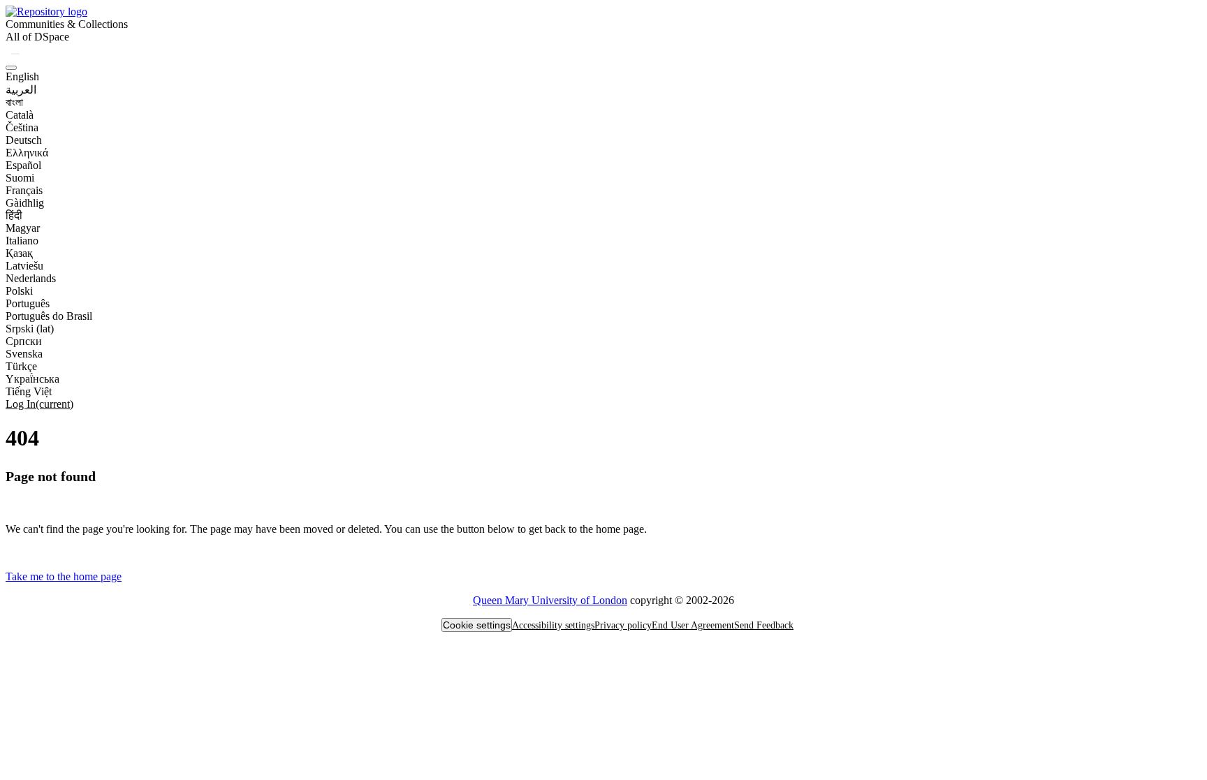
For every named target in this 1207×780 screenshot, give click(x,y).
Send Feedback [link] (763, 625)
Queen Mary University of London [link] (550, 600)
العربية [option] (21, 90)
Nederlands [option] (31, 278)
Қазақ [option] (19, 253)
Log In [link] (39, 404)
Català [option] (20, 115)
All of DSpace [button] (37, 37)
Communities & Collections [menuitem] (67, 24)
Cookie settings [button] (477, 625)
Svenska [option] (24, 354)
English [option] (22, 76)
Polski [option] (19, 291)
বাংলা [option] (14, 102)
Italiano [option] (22, 240)
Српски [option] (24, 341)
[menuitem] (37, 37)
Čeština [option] (22, 127)
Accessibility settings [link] (553, 625)
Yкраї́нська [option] (32, 379)
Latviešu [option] (24, 266)
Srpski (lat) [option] (30, 328)
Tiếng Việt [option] (29, 391)
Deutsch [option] (24, 140)
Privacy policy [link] (623, 625)
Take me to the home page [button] (64, 576)
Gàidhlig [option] (25, 203)
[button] (46, 11)
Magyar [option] (23, 228)
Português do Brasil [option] (49, 316)
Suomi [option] (20, 178)
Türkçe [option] (21, 366)
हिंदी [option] (14, 215)
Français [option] (24, 190)
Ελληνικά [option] (27, 153)
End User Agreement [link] (693, 625)
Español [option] (23, 165)
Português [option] (28, 303)
